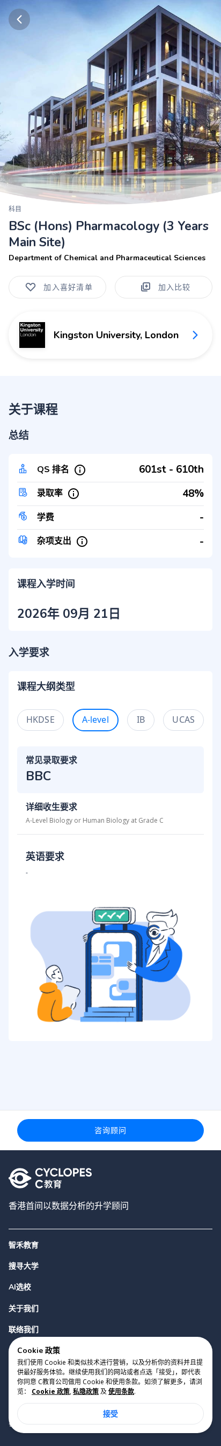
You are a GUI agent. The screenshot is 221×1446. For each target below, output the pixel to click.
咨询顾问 (110, 1130)
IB (141, 719)
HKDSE (40, 719)
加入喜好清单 (68, 287)
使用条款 (121, 1391)
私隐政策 (86, 1391)
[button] (110, 1266)
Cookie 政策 (51, 1391)
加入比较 (174, 287)
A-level (95, 719)
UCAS (183, 719)
